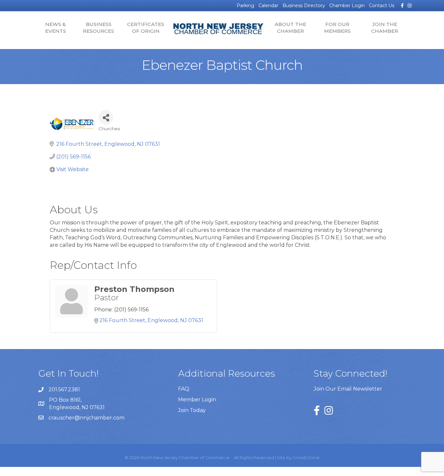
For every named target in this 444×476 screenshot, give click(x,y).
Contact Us (381, 5)
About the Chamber (290, 27)
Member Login (197, 399)
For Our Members (337, 27)
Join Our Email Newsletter (348, 389)
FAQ (183, 389)
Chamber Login (347, 5)
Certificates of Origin (145, 27)
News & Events (55, 27)
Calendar (268, 5)
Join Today (192, 410)
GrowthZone (306, 457)
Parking (245, 5)
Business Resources (98, 27)
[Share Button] (105, 117)
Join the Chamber (384, 27)
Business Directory (303, 5)
